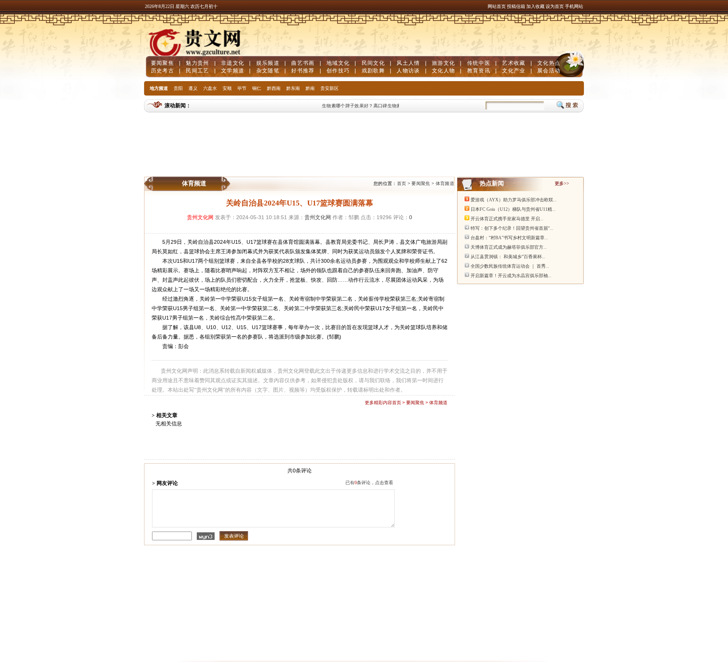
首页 (401, 183)
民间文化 (373, 63)
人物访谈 (408, 70)
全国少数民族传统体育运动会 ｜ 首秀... (510, 266)
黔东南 (293, 88)
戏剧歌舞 (373, 70)
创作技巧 (338, 70)
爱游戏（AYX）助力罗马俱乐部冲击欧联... (514, 199)
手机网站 (574, 6)
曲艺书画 (302, 63)
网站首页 (497, 6)
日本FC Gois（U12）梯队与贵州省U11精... (513, 209)
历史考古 (162, 70)
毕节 (241, 88)
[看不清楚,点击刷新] (206, 536)
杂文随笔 (267, 70)
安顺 (227, 88)
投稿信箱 (516, 6)
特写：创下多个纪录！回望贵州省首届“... (512, 228)
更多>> (562, 183)
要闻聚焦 (162, 63)
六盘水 (210, 88)
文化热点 (548, 63)
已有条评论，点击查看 (369, 482)
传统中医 (478, 63)
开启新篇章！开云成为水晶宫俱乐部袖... (511, 275)
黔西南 (274, 88)
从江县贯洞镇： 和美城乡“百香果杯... (508, 256)
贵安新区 (329, 88)
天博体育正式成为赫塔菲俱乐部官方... (509, 247)
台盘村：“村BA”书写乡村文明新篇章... (509, 237)
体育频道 (445, 183)
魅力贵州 (197, 63)
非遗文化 (232, 63)
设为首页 (555, 6)
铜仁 (256, 88)
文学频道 (232, 70)
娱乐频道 (267, 63)
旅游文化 (443, 63)
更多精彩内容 (378, 402)
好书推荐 (302, 70)
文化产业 (513, 70)
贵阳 (178, 88)
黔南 (310, 88)
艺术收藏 (513, 63)
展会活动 (548, 70)
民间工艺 (197, 70)
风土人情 (408, 63)
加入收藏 (536, 6)
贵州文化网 (200, 217)
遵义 (193, 88)
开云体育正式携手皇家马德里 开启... (507, 218)
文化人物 (443, 70)
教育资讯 (478, 70)
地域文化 (338, 63)
